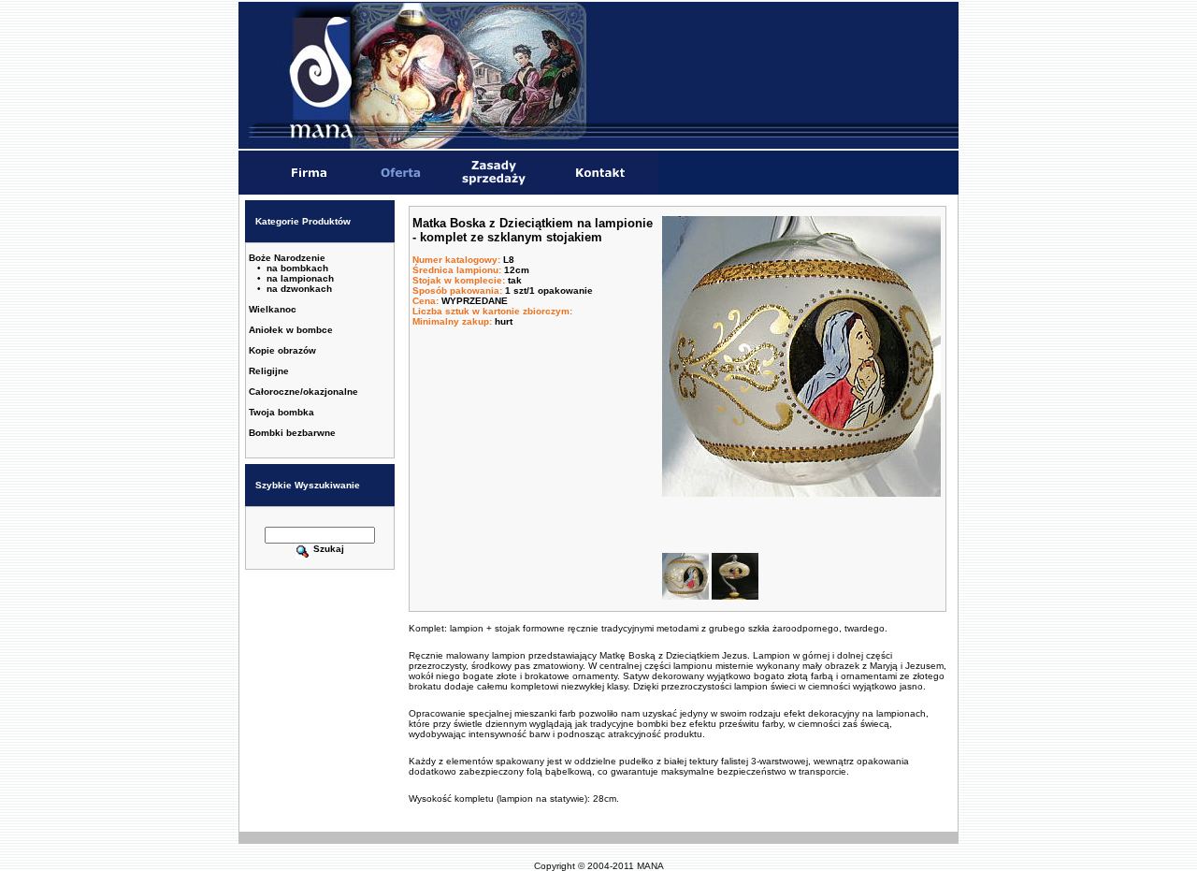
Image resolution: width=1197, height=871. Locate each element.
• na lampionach (295, 278)
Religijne (269, 371)
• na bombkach (292, 268)
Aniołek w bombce (291, 330)
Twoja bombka (281, 412)
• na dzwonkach (294, 288)
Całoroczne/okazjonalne (303, 391)
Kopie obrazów (282, 350)
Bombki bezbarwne (292, 433)
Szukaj (328, 549)
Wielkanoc (272, 309)
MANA (650, 866)
